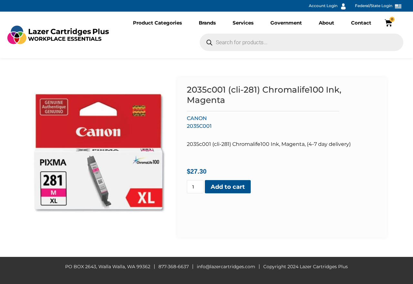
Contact (361, 23)
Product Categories (157, 23)
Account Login (323, 5)
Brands (207, 23)
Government (286, 23)
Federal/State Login (373, 5)
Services (243, 23)
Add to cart (228, 186)
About (326, 23)
